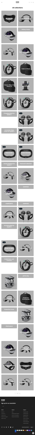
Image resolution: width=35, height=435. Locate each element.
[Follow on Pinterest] (8, 427)
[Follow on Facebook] (2, 427)
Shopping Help (25, 411)
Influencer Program (4, 416)
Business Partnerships (15, 416)
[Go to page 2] (20, 393)
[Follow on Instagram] (6, 427)
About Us (2, 411)
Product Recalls (25, 423)
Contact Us (3, 413)
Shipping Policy (25, 415)
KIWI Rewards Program (15, 413)
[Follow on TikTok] (12, 427)
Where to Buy (3, 418)
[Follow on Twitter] (4, 427)
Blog (12, 411)
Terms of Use (3, 415)
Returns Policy (25, 416)
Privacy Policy (25, 420)
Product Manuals (26, 421)
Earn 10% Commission (15, 415)
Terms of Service (26, 418)
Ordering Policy (25, 413)
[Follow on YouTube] (10, 427)
